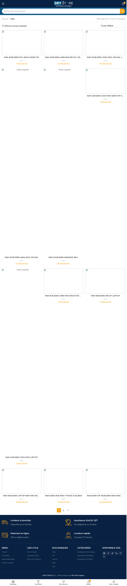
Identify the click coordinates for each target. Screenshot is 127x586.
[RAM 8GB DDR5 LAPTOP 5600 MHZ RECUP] (21, 481)
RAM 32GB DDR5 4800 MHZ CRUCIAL (21, 257)
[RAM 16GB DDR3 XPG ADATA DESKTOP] (21, 42)
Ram (21, 61)
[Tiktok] (112, 553)
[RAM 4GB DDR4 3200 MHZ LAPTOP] (21, 362)
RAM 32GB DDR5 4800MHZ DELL (63, 257)
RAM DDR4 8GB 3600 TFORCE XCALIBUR (63, 496)
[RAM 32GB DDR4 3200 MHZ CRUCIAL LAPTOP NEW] (105, 42)
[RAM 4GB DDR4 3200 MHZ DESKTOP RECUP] (105, 81)
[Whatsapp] (104, 556)
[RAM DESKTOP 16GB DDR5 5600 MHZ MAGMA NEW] (105, 481)
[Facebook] (104, 553)
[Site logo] (63, 3)
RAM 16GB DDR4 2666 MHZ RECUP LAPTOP (64, 57)
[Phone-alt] (116, 553)
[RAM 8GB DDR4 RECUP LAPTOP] (105, 281)
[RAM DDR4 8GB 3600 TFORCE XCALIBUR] (63, 481)
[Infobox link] (32, 522)
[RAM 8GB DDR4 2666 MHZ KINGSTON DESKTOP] (63, 281)
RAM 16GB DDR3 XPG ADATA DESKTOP (21, 57)
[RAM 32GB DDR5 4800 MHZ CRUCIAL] (21, 162)
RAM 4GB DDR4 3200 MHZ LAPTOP (22, 457)
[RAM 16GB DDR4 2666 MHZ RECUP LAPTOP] (63, 42)
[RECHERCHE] (122, 11)
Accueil (5, 19)
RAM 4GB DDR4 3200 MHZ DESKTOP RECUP (107, 96)
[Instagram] (108, 553)
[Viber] (120, 553)
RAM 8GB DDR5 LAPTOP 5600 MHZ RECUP (22, 496)
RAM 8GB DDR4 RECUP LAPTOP (105, 296)
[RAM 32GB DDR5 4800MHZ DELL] (63, 162)
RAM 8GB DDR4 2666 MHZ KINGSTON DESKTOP (66, 296)
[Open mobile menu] (3, 3)
